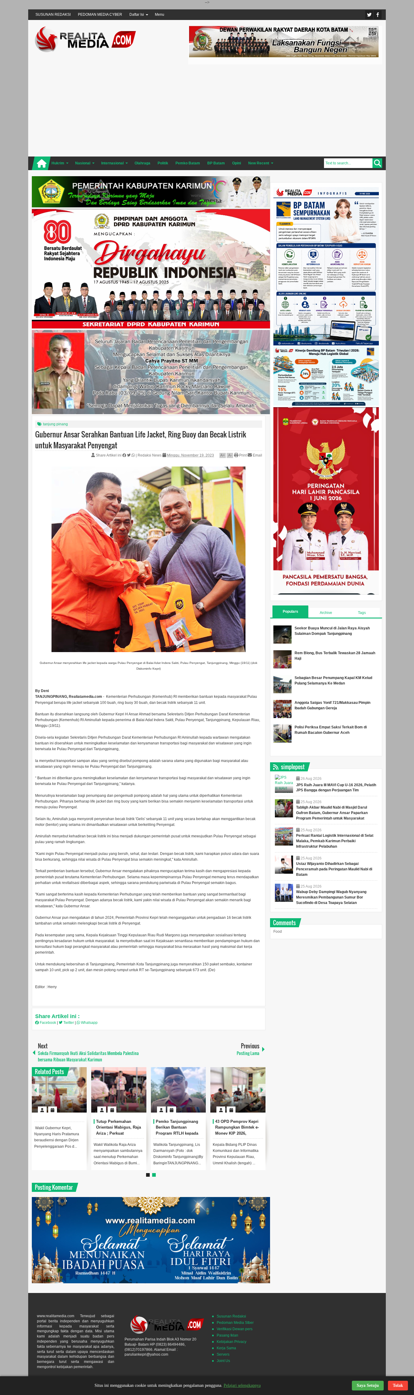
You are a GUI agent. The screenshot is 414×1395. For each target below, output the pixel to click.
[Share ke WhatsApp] (134, 455)
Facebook (378, 14)
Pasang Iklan (227, 1335)
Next (261, 1090)
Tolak (398, 1385)
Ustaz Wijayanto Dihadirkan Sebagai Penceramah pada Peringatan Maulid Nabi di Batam (334, 869)
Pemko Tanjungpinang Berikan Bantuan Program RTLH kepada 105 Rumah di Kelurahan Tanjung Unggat (179, 1133)
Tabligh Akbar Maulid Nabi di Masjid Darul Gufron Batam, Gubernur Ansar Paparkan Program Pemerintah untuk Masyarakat (332, 812)
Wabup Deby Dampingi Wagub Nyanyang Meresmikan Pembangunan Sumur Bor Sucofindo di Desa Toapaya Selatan (331, 897)
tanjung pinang (55, 424)
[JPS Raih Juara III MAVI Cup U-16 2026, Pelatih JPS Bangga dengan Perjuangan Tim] (284, 784)
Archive (326, 613)
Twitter (369, 14)
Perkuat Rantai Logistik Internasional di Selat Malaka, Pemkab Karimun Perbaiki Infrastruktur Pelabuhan (334, 841)
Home (41, 163)
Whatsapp (89, 1023)
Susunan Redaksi (231, 1316)
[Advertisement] (285, 109)
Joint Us (223, 1361)
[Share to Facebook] (64, 1095)
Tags (362, 613)
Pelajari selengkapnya (242, 1385)
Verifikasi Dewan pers (234, 1329)
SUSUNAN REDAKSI (53, 14)
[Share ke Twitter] (129, 455)
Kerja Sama (226, 1348)
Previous (35, 1090)
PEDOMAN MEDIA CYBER (100, 14)
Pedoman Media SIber (235, 1323)
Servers (223, 1354)
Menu (159, 14)
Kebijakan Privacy (231, 1342)
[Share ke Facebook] (124, 455)
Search (377, 163)
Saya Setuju (368, 1385)
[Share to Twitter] (71, 1095)
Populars (290, 611)
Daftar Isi (136, 14)
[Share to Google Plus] (79, 1095)
